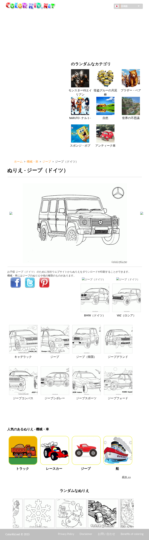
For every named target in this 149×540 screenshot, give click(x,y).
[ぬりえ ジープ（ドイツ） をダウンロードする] (128, 279)
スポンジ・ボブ (80, 145)
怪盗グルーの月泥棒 (105, 92)
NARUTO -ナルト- (80, 118)
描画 (18, 29)
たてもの (21, 22)
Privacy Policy (66, 534)
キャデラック (23, 357)
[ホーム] (31, 5)
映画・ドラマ (23, 51)
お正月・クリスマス (97, 44)
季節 (18, 36)
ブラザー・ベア (131, 90)
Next (136, 514)
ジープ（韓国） (86, 357)
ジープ (54, 357)
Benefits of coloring (132, 534)
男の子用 (91, 36)
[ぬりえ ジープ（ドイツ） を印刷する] (93, 279)
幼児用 (19, 44)
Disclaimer (86, 534)
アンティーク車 (105, 145)
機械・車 (21, 14)
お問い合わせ (106, 534)
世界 (88, 14)
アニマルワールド (96, 22)
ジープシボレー (55, 398)
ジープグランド (118, 357)
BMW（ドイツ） (94, 315)
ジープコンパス (23, 398)
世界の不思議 (131, 118)
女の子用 (91, 29)
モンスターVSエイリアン (80, 92)
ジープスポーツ (86, 398)
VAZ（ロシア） (126, 315)
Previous (10, 514)
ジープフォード (118, 398)
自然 (88, 51)
